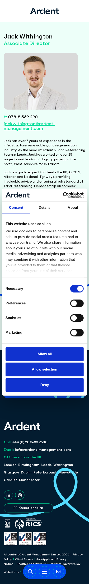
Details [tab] (44, 207)
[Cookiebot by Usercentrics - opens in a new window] (63, 195)
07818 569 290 (21, 117)
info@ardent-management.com (37, 450)
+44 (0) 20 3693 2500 (25, 442)
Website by (17, 572)
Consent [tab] (16, 207)
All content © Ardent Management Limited (37, 554)
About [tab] (73, 207)
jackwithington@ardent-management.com (29, 126)
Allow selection (44, 369)
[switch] (77, 303)
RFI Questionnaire (28, 508)
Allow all (44, 354)
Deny (44, 385)
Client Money (24, 559)
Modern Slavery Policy (65, 564)
